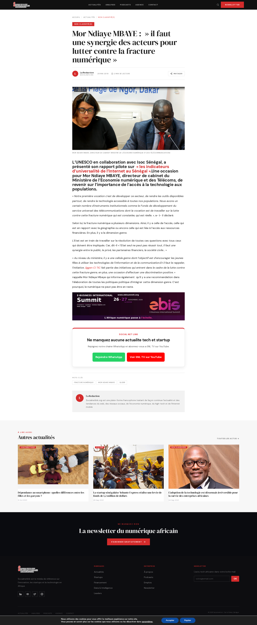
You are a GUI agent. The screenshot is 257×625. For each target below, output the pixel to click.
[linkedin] (20, 594)
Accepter (170, 620)
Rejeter (187, 620)
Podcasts (125, 5)
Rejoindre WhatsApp (108, 357)
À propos (148, 572)
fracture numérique (83, 382)
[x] (34, 594)
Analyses (110, 5)
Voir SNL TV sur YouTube (146, 357)
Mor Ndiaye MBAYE (106, 382)
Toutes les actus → (228, 438)
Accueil (76, 17)
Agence (139, 5)
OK (235, 578)
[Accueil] (21, 5)
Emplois (148, 582)
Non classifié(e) (106, 17)
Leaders (98, 593)
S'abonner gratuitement (126, 542)
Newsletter (232, 5)
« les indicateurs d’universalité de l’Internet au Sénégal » (120, 169)
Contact (153, 5)
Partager (178, 74)
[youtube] (27, 594)
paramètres (147, 621)
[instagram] (42, 594)
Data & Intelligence (103, 588)
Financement (100, 582)
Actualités (94, 5)
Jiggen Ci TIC (93, 267)
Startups (98, 577)
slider (122, 382)
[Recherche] (218, 5)
